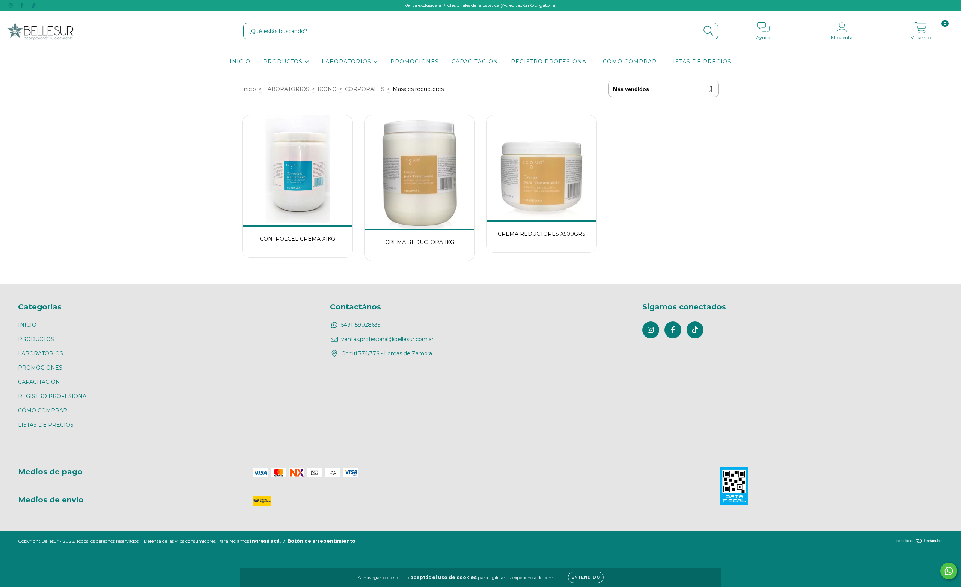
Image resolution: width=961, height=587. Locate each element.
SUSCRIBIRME (480, 167)
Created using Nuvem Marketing (480, 181)
